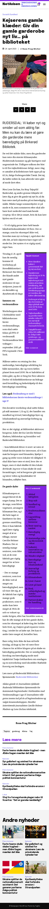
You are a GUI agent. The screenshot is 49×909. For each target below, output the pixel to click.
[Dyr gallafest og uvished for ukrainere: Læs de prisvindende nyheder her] (35, 832)
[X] (21, 109)
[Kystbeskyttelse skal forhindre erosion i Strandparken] (35, 867)
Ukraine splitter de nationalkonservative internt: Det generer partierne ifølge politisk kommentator (24, 775)
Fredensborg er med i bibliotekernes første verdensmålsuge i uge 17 (22, 397)
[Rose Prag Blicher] (9, 723)
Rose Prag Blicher (32, 49)
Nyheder (6, 759)
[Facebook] (15, 109)
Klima (24, 731)
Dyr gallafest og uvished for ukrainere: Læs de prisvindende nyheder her (34, 849)
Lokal (5, 795)
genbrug (16, 731)
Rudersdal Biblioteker (27, 677)
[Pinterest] (27, 109)
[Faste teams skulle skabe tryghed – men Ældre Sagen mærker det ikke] (13, 832)
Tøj (30, 731)
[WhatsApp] (33, 109)
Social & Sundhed (10, 14)
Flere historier (8, 748)
